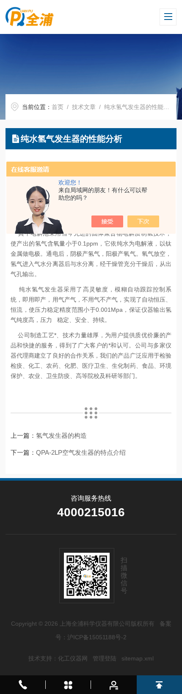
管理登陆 (104, 658)
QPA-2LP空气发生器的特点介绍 (81, 452)
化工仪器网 (73, 658)
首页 (57, 107)
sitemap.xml (137, 658)
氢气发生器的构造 (61, 435)
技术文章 (84, 107)
